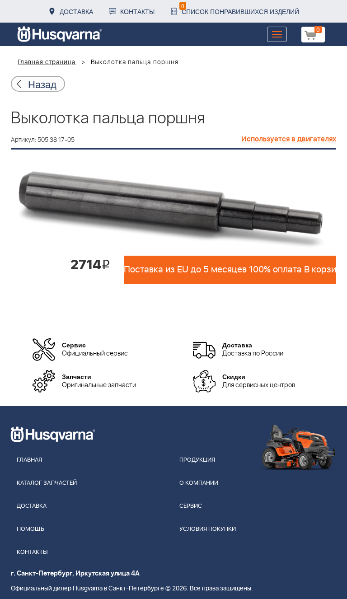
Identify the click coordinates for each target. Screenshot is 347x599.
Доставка (76, 11)
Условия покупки (207, 529)
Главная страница (47, 62)
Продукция (197, 460)
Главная (29, 460)
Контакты (137, 11)
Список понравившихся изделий (240, 9)
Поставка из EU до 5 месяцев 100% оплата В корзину (230, 269)
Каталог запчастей (47, 483)
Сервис (190, 506)
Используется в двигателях (288, 139)
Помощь (30, 529)
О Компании (198, 483)
